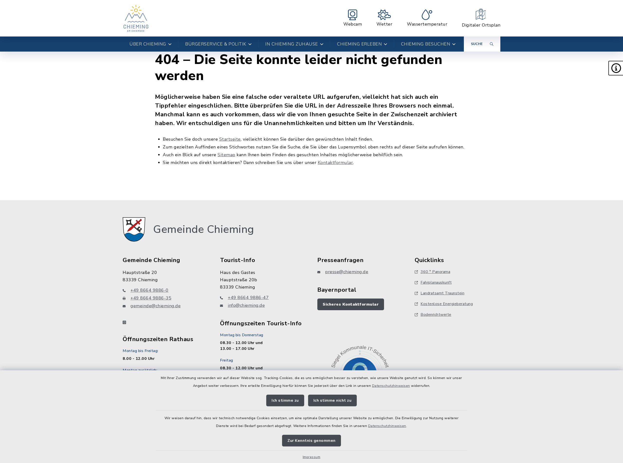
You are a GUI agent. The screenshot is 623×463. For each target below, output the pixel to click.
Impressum (312, 457)
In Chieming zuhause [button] (291, 44)
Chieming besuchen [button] (425, 44)
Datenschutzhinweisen (391, 385)
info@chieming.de (246, 305)
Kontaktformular (335, 162)
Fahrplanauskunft (436, 282)
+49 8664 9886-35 (150, 298)
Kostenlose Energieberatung (447, 304)
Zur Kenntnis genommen (311, 440)
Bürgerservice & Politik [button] (215, 44)
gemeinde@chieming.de (155, 306)
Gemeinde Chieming (203, 229)
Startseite (230, 139)
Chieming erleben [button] (359, 44)
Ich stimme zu (285, 400)
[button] (615, 68)
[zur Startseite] (136, 18)
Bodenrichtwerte (436, 314)
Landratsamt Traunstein (442, 293)
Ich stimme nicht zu (332, 400)
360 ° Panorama (435, 271)
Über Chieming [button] (147, 44)
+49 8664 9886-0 (149, 290)
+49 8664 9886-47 (248, 297)
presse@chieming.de (346, 272)
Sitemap (226, 155)
